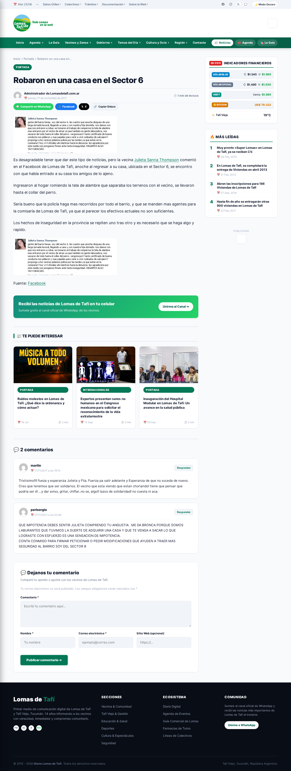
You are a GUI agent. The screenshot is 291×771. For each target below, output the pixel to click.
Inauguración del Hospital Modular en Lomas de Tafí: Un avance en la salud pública (166, 403)
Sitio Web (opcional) (150, 633)
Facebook (66, 106)
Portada (29, 58)
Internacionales (96, 389)
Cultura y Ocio (156, 42)
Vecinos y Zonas (76, 42)
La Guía (54, 42)
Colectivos (72, 4)
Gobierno (103, 42)
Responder (184, 467)
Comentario (29, 597)
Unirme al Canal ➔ (176, 306)
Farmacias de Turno (176, 728)
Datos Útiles (51, 4)
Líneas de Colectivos (177, 735)
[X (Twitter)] (238, 4)
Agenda (35, 42)
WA (39, 727)
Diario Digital (171, 706)
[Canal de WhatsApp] (246, 4)
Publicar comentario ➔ (44, 660)
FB (16, 727)
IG (24, 727)
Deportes (107, 728)
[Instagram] (230, 4)
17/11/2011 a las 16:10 (48, 470)
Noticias (222, 42)
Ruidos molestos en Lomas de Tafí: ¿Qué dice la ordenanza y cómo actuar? (40, 403)
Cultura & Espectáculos (117, 735)
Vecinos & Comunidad (116, 706)
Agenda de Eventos (176, 713)
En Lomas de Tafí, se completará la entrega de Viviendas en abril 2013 (242, 167)
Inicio (20, 42)
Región (180, 42)
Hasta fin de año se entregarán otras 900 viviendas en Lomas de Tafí (243, 203)
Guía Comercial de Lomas (180, 721)
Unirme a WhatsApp (241, 725)
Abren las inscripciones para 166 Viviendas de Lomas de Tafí (241, 185)
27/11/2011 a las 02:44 (48, 514)
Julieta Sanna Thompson (156, 160)
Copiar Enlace (104, 106)
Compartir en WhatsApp (33, 106)
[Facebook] (223, 4)
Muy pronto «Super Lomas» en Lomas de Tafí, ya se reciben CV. (244, 149)
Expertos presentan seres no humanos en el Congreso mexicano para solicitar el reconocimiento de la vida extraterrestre (103, 407)
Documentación (112, 4)
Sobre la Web (137, 4)
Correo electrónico (93, 633)
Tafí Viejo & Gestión (114, 713)
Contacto (199, 42)
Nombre (26, 633)
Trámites (90, 4)
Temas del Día (128, 42)
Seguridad (108, 743)
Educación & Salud (114, 721)
